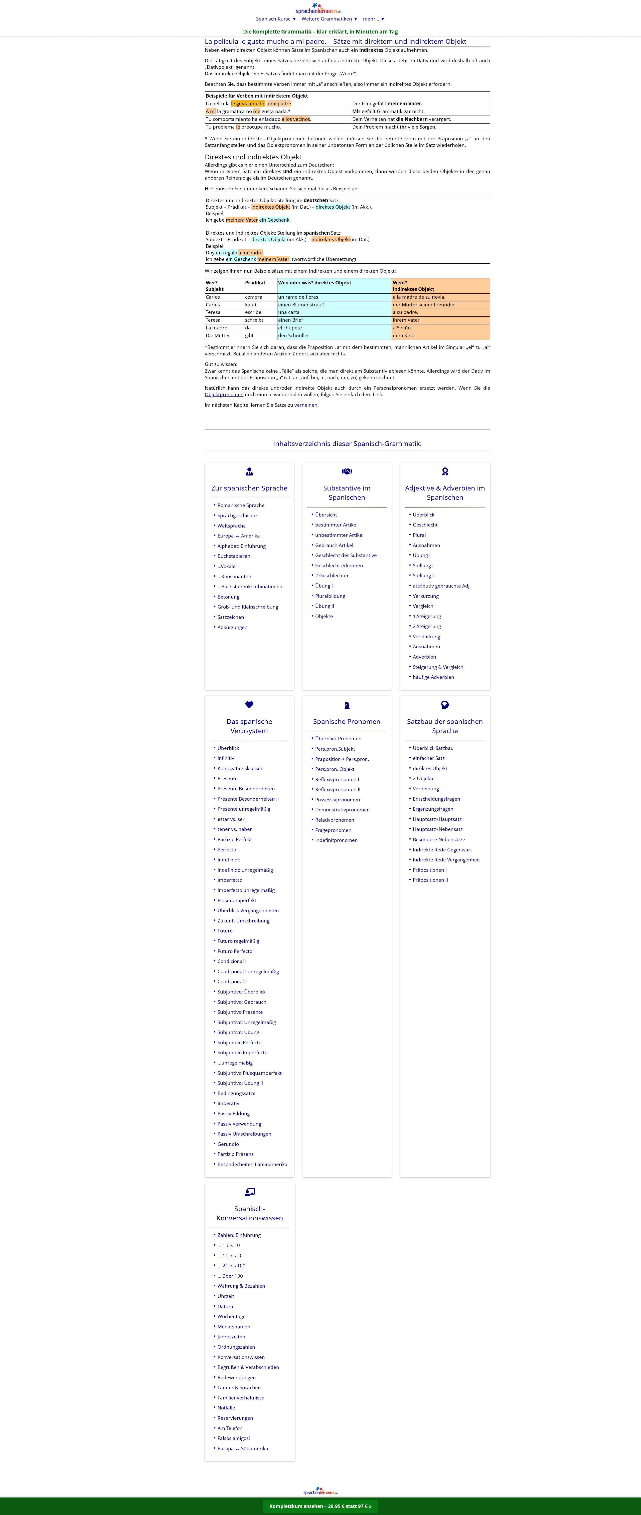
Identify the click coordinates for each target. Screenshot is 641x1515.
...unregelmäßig (235, 1063)
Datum (225, 1306)
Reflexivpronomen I (337, 779)
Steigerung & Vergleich (438, 667)
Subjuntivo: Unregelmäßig (247, 1022)
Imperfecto (230, 880)
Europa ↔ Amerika (239, 536)
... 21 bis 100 (231, 1265)
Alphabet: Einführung (242, 546)
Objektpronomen (224, 394)
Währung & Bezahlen (241, 1286)
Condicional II (233, 981)
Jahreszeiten (231, 1336)
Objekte (324, 616)
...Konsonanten (234, 576)
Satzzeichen (231, 617)
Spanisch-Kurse (273, 19)
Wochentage (232, 1316)
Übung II (324, 606)
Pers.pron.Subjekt (335, 749)
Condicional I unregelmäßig (248, 971)
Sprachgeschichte (237, 515)
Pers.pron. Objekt (335, 769)
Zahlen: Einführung (239, 1235)
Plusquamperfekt (237, 900)
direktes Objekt (430, 768)
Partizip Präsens (236, 1154)
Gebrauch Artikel (334, 545)
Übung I (324, 586)
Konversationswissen (241, 1357)
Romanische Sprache (241, 505)
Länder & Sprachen (239, 1387)
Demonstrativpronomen (342, 809)
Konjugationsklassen (241, 768)
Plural (419, 535)
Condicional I (232, 961)
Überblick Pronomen (338, 738)
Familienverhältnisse (241, 1397)
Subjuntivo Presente (240, 1012)
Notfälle (226, 1407)
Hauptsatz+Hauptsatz (437, 819)
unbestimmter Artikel (339, 535)
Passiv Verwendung (239, 1124)
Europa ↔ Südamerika (243, 1448)
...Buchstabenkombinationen (250, 586)
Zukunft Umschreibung (243, 920)
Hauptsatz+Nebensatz (438, 829)
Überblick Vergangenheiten (248, 910)
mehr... (371, 19)
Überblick (423, 515)
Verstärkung (426, 636)
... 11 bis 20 (230, 1255)
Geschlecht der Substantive (346, 555)
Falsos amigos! (234, 1438)
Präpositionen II (430, 880)
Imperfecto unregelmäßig (246, 890)
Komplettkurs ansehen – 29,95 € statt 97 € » (320, 1506)
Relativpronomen (334, 820)
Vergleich (423, 606)
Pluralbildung (330, 596)
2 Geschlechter (332, 575)
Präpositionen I (430, 870)
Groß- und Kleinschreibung (248, 607)
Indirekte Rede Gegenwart (442, 849)
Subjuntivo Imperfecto (242, 1052)
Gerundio (228, 1144)
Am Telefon (230, 1428)
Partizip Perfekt (235, 839)
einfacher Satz (429, 758)
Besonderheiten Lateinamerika (252, 1164)
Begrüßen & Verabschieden (248, 1367)
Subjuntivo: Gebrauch (242, 1002)
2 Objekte (424, 778)
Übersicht (326, 515)
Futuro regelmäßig (238, 941)
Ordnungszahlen (236, 1347)
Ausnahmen (426, 545)
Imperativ (228, 1103)
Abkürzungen (233, 627)
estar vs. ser (231, 819)
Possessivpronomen (337, 799)
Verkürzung (426, 596)
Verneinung (426, 788)
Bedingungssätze (237, 1093)
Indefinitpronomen (336, 840)
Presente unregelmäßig (244, 809)
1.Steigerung (427, 616)
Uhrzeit (226, 1296)
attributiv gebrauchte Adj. (442, 586)
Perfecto (227, 849)
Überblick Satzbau (433, 748)
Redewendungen (237, 1377)
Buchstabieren (234, 556)
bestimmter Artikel (336, 525)
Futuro (225, 930)
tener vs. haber (235, 829)
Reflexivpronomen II (337, 789)
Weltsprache (232, 526)
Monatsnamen (234, 1326)
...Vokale (227, 566)
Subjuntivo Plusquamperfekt (250, 1073)
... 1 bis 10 (229, 1245)
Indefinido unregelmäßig (245, 870)
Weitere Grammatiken (327, 19)
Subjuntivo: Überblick (242, 991)
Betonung (228, 597)
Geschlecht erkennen (339, 565)
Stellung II (424, 575)
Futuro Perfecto (235, 951)
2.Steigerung (427, 626)
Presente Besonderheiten (246, 788)
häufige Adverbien (433, 677)
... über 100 (230, 1276)
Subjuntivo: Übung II (240, 1083)
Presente (228, 778)
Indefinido (229, 859)
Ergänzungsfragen (433, 809)
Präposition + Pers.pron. (342, 759)
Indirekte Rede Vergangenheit (446, 859)
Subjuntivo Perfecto (239, 1042)
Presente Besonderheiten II (248, 799)
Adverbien (424, 657)
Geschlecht (425, 525)
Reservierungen (235, 1418)
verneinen (305, 405)
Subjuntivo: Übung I (240, 1032)
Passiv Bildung (234, 1113)
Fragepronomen (333, 830)
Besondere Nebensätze (439, 839)
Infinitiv (226, 758)
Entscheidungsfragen (436, 799)
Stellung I (423, 565)
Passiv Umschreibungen (244, 1134)
